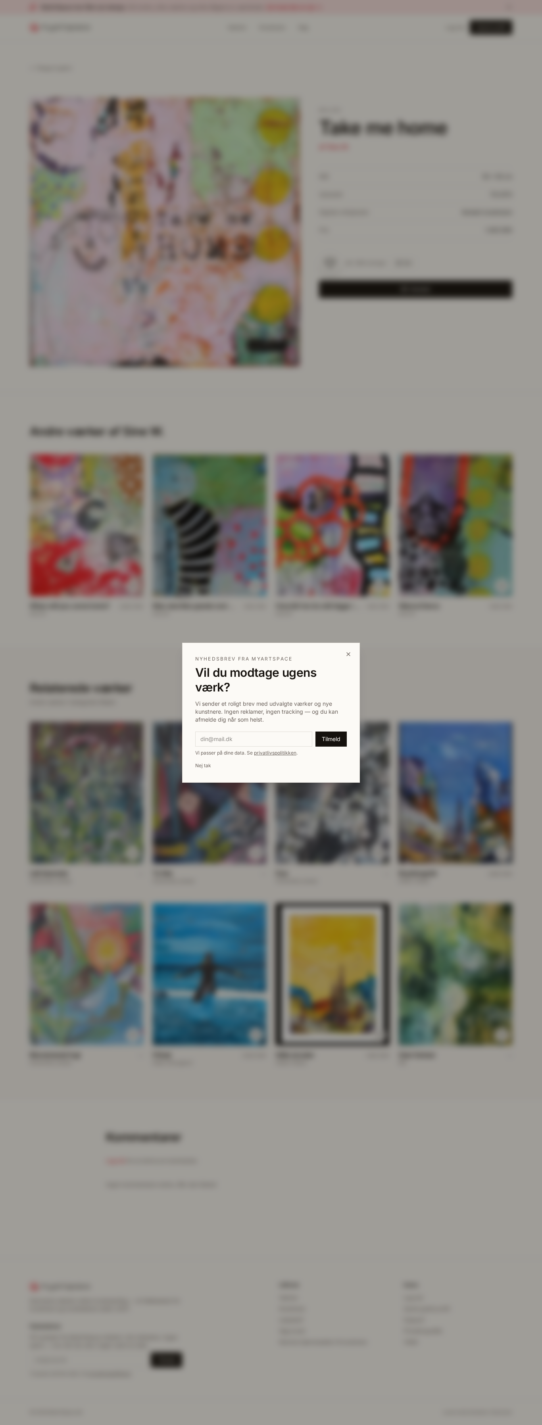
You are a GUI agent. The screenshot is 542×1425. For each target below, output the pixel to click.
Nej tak (203, 765)
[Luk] (348, 654)
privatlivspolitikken (275, 753)
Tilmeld (331, 739)
